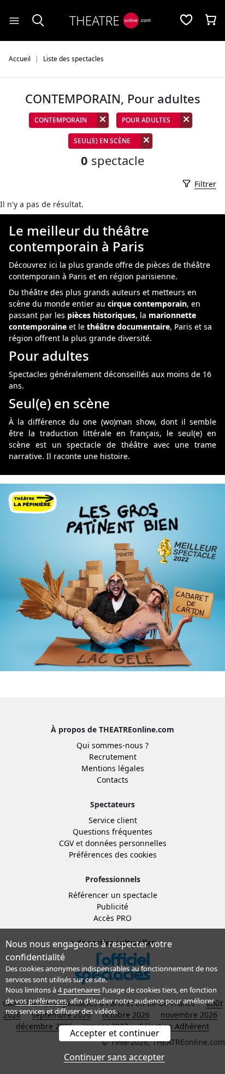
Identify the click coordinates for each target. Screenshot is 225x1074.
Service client (112, 820)
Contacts (112, 779)
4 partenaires (79, 990)
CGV (66, 843)
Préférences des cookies (113, 854)
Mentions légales (112, 768)
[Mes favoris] (186, 21)
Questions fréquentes (112, 831)
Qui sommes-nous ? (112, 745)
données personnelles (126, 843)
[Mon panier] (210, 21)
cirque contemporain (147, 303)
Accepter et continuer (114, 1033)
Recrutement (113, 757)
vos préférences (41, 1001)
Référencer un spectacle (112, 895)
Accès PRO (112, 918)
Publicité (112, 906)
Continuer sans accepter (114, 1057)
